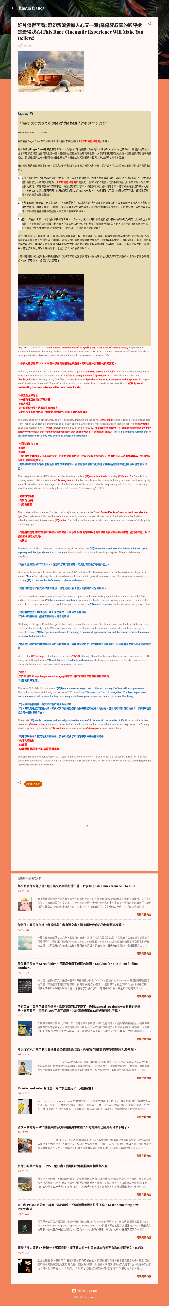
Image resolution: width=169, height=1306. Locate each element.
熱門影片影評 (33, 784)
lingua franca (32, 8)
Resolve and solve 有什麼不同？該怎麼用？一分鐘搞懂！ (56, 1088)
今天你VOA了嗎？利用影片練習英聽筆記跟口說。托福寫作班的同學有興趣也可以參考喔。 (77, 1049)
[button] (149, 24)
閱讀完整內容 (143, 914)
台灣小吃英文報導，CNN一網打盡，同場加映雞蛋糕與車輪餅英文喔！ (64, 1166)
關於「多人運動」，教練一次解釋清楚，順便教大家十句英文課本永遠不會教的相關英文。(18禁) (80, 1248)
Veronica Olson (91, 1297)
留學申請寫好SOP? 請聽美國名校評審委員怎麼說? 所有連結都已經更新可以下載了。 (74, 1127)
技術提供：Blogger (86, 1290)
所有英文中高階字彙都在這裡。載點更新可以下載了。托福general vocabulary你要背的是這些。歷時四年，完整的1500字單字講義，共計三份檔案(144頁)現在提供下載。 (79, 1008)
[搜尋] (156, 9)
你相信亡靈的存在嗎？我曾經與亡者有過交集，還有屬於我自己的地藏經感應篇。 (71, 925)
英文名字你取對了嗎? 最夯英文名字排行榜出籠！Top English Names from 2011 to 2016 (76, 886)
